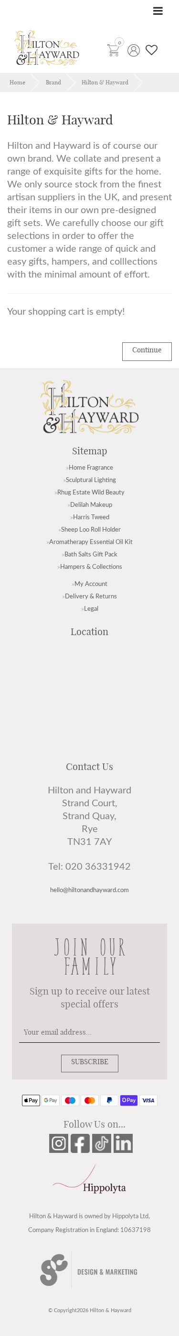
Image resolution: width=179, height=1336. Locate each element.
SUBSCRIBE (89, 1062)
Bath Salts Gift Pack (90, 554)
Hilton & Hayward (105, 82)
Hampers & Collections (91, 567)
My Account (90, 584)
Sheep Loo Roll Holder (91, 530)
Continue (147, 350)
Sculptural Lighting (91, 480)
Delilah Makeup (91, 505)
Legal (91, 609)
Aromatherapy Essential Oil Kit (91, 542)
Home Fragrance (91, 468)
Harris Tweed (91, 517)
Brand (53, 82)
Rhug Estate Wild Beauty (91, 492)
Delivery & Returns (91, 596)
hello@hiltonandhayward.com (89, 890)
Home (17, 82)
